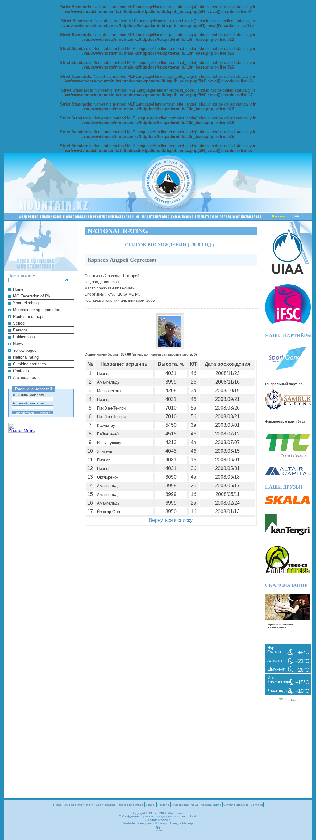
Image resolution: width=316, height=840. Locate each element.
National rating (26, 357)
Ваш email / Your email (28, 403)
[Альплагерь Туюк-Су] (287, 572)
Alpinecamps (24, 377)
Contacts (21, 370)
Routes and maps (28, 316)
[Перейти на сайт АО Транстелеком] (288, 455)
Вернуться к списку (171, 520)
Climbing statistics (29, 364)
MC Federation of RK (32, 296)
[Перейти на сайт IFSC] (288, 322)
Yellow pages (24, 350)
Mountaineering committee (36, 309)
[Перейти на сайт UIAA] (288, 272)
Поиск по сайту (21, 275)
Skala (193, 816)
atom (158, 830)
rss (158, 826)
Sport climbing (26, 303)
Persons (20, 330)
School (19, 323)
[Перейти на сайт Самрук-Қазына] (288, 408)
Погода (291, 699)
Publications (24, 337)
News (18, 343)
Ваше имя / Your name (28, 395)
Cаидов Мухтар (181, 823)
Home (18, 289)
